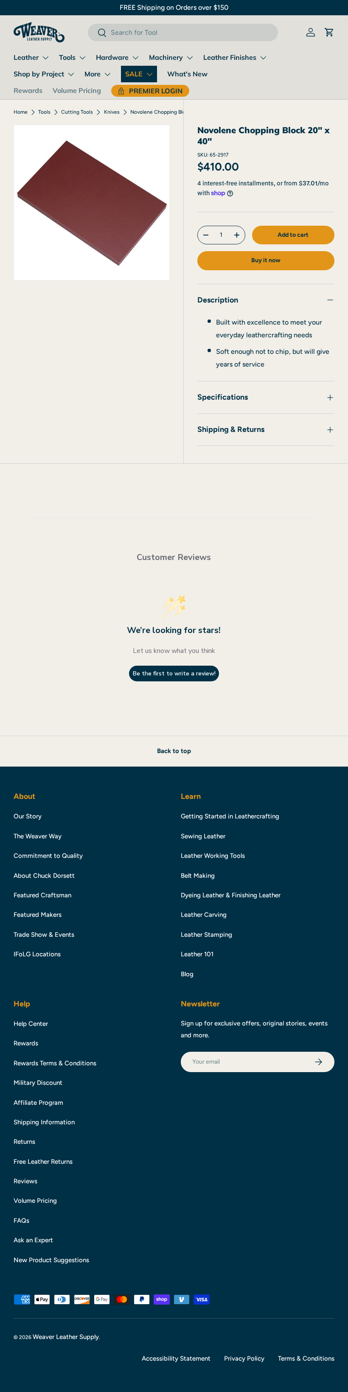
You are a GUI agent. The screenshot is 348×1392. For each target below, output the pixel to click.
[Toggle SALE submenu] (149, 74)
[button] (329, 32)
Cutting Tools (77, 112)
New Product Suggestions (51, 1260)
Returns (24, 1142)
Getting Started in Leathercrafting (230, 816)
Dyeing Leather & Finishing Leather (231, 895)
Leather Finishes (229, 57)
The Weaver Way (38, 836)
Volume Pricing (77, 90)
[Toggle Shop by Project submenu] (71, 74)
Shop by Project (39, 74)
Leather (26, 57)
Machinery (166, 57)
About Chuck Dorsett (44, 875)
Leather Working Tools (213, 856)
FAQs (21, 1220)
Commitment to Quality (48, 856)
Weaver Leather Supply (66, 1337)
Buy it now (266, 260)
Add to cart (293, 234)
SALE (134, 74)
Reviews (25, 1181)
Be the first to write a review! (174, 673)
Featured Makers (38, 915)
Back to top (174, 751)
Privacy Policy (244, 1358)
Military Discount (38, 1083)
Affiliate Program (38, 1102)
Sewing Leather (203, 836)
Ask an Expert (33, 1240)
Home (21, 112)
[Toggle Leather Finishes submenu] (263, 58)
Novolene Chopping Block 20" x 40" (171, 112)
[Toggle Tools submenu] (82, 58)
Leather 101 (197, 954)
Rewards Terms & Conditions (55, 1063)
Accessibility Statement (176, 1358)
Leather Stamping (206, 934)
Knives (112, 112)
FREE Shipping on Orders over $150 (174, 7)
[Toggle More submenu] (107, 74)
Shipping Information (44, 1122)
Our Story (28, 816)
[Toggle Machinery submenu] (190, 58)
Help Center (31, 1024)
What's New (187, 74)
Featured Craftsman (42, 895)
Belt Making (198, 875)
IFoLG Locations (37, 954)
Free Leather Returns (43, 1161)
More (92, 74)
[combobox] (183, 32)
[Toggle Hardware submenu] (135, 58)
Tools (67, 57)
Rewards (28, 90)
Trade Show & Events (44, 934)
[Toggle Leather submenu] (45, 58)
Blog (187, 974)
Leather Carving (204, 915)
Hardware (112, 57)
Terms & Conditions (306, 1358)
